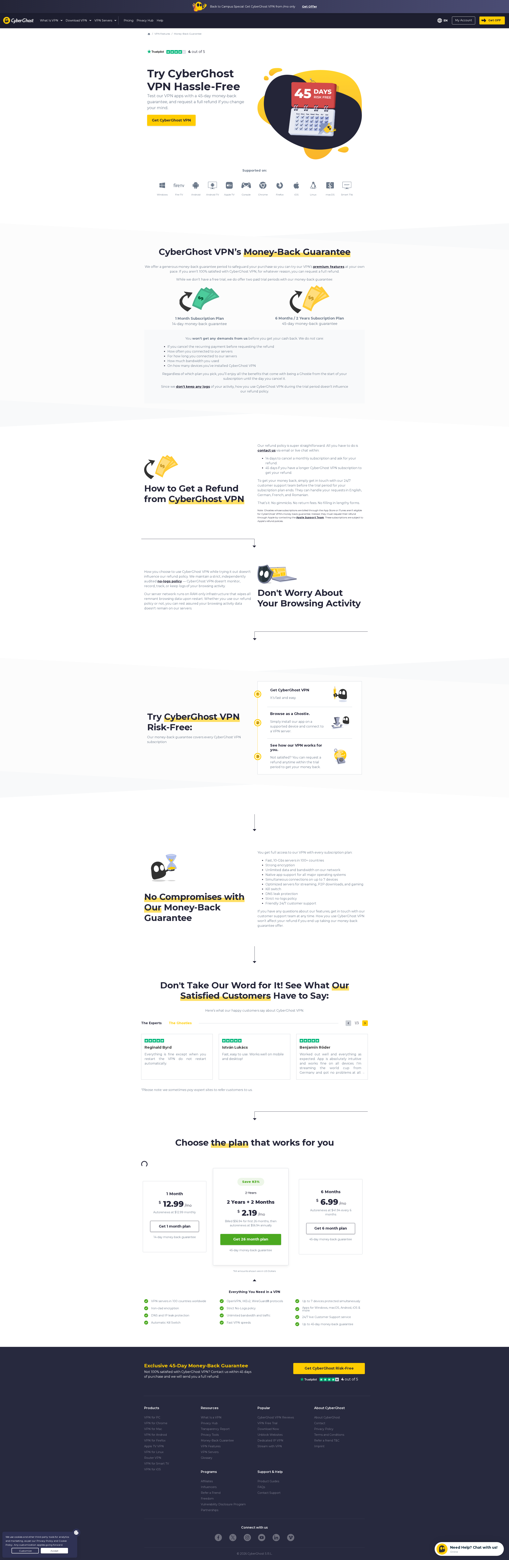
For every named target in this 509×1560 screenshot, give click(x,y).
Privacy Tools (210, 1435)
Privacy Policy (323, 1429)
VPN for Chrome (155, 1423)
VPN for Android (155, 1435)
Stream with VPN (269, 1446)
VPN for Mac (153, 1429)
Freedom (207, 1498)
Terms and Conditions (329, 1435)
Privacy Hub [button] (145, 20)
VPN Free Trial (267, 1423)
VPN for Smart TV (156, 1463)
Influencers (209, 1487)
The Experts (151, 1023)
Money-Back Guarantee (217, 1440)
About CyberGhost (327, 1417)
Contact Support (269, 1493)
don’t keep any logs (193, 387)
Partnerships (209, 1510)
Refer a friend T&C (326, 1440)
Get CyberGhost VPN (289, 690)
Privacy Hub (209, 1423)
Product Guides (268, 1481)
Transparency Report (215, 1429)
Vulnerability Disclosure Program (223, 1504)
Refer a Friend (211, 1493)
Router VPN (152, 1458)
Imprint (319, 1446)
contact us (266, 450)
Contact (319, 1423)
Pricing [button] (128, 20)
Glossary (206, 1458)
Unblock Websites (270, 1435)
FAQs (261, 1487)
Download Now (268, 1429)
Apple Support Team (310, 517)
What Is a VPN (211, 1417)
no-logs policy (169, 581)
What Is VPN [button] (49, 20)
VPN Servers (210, 1452)
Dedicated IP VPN (270, 1440)
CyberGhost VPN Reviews (275, 1417)
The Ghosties (180, 1023)
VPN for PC (152, 1417)
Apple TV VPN (154, 1446)
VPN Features (162, 33)
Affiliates (207, 1481)
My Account (463, 20)
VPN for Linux (153, 1452)
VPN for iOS (152, 1469)
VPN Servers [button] (103, 20)
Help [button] (160, 20)
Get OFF (494, 20)
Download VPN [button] (77, 20)
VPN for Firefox (154, 1440)
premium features (328, 267)
